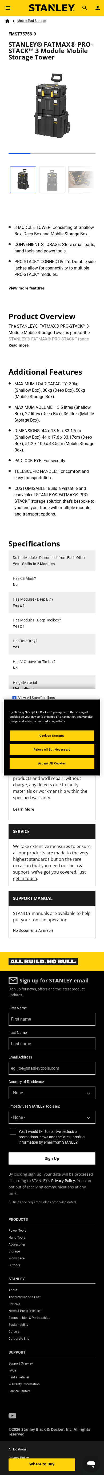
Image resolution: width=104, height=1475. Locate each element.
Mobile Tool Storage (31, 21)
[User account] (97, 8)
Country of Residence (26, 1082)
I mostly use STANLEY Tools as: (34, 1106)
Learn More (23, 809)
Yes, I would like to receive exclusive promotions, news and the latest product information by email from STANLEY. (52, 1136)
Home (7, 21)
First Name (18, 1008)
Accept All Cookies (52, 763)
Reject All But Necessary (52, 749)
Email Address (20, 1057)
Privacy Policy (63, 1180)
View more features (27, 288)
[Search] (84, 8)
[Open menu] (8, 8)
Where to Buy (41, 1463)
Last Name (18, 1032)
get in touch (25, 878)
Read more (19, 345)
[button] (12, 1415)
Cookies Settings (52, 736)
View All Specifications (36, 698)
